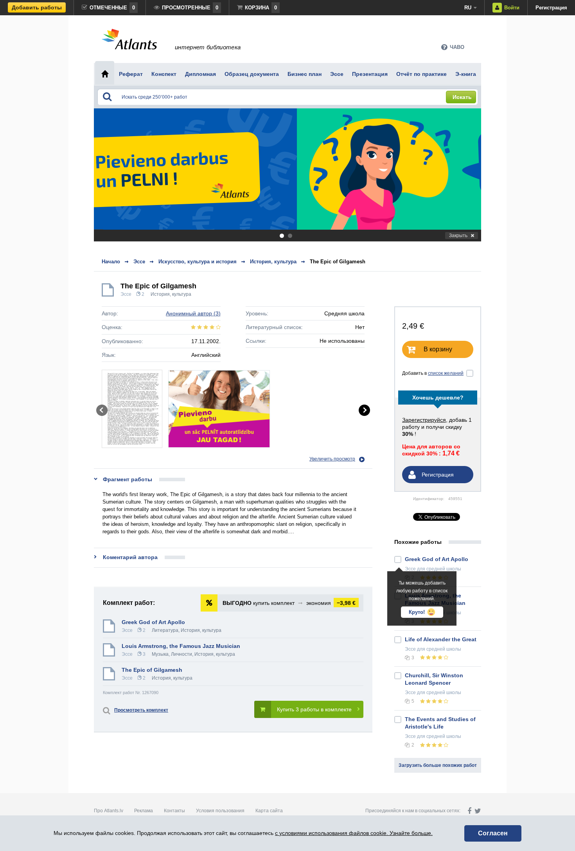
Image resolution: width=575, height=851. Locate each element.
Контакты (174, 810)
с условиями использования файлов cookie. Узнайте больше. (354, 833)
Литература (165, 630)
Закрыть (458, 235)
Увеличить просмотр (332, 459)
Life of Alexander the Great (440, 639)
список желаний (446, 373)
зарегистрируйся (424, 420)
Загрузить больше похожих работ (438, 765)
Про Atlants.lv (108, 810)
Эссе (125, 294)
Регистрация (551, 8)
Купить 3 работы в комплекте (314, 709)
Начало (111, 261)
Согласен (493, 833)
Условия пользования (220, 810)
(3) (193, 313)
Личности (181, 654)
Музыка (160, 654)
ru (467, 8)
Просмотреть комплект (141, 710)
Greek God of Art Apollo (153, 622)
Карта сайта (269, 810)
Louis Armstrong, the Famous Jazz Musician (181, 646)
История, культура (171, 294)
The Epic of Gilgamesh (337, 261)
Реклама (143, 810)
